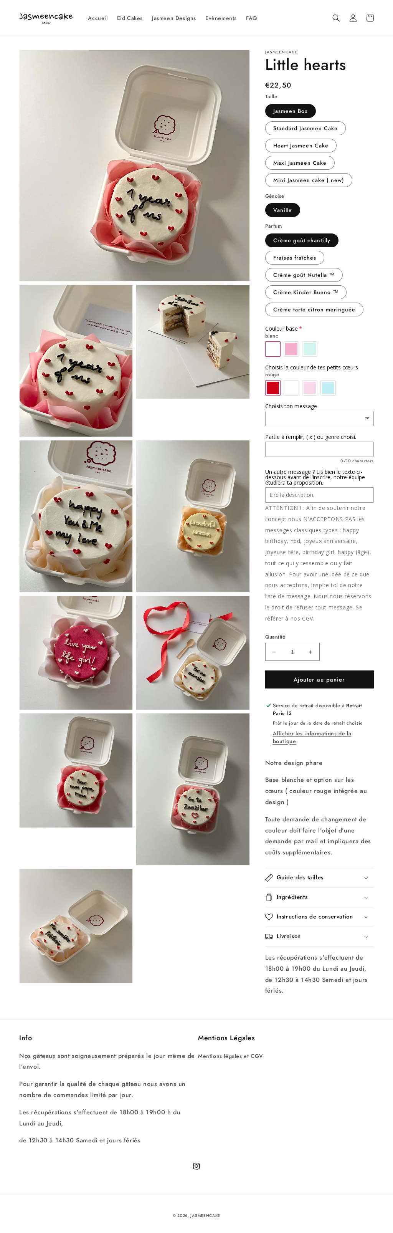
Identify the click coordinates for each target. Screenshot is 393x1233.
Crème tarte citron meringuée (314, 309)
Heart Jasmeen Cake (301, 145)
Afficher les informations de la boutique (312, 737)
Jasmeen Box (290, 111)
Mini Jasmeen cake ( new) (308, 180)
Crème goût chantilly (301, 240)
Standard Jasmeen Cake (305, 128)
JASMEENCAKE (205, 1215)
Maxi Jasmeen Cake (300, 163)
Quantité (275, 636)
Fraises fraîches (294, 257)
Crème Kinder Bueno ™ (306, 292)
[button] (336, 18)
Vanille (282, 210)
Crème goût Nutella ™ (304, 275)
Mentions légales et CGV (230, 1056)
